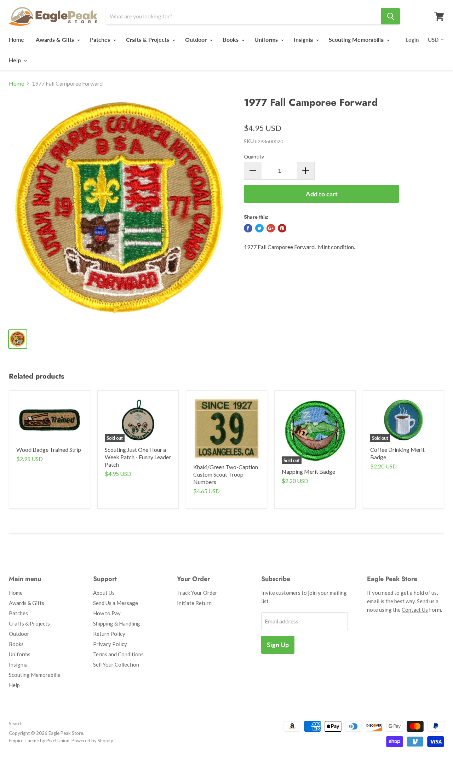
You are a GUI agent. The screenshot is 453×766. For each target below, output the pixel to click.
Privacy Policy (110, 644)
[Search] (390, 16)
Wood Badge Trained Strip (48, 449)
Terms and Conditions (118, 654)
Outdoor (196, 39)
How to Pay (107, 613)
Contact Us (415, 609)
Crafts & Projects (148, 39)
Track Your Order (197, 592)
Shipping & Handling (116, 623)
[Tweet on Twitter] (259, 228)
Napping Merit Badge (308, 471)
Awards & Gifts (55, 39)
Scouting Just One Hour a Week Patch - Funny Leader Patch (138, 457)
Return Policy (109, 633)
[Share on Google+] (270, 228)
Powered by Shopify (92, 740)
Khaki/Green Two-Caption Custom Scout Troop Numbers (225, 474)
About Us (104, 592)
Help (15, 60)
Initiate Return (194, 603)
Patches (100, 39)
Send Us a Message (115, 603)
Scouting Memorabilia (357, 39)
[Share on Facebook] (248, 228)
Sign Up (278, 645)
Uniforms (266, 39)
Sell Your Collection (116, 664)
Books (231, 39)
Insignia (304, 39)
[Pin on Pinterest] (282, 228)
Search (16, 723)
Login (412, 39)
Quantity (254, 157)
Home (16, 39)
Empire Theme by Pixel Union (39, 740)
